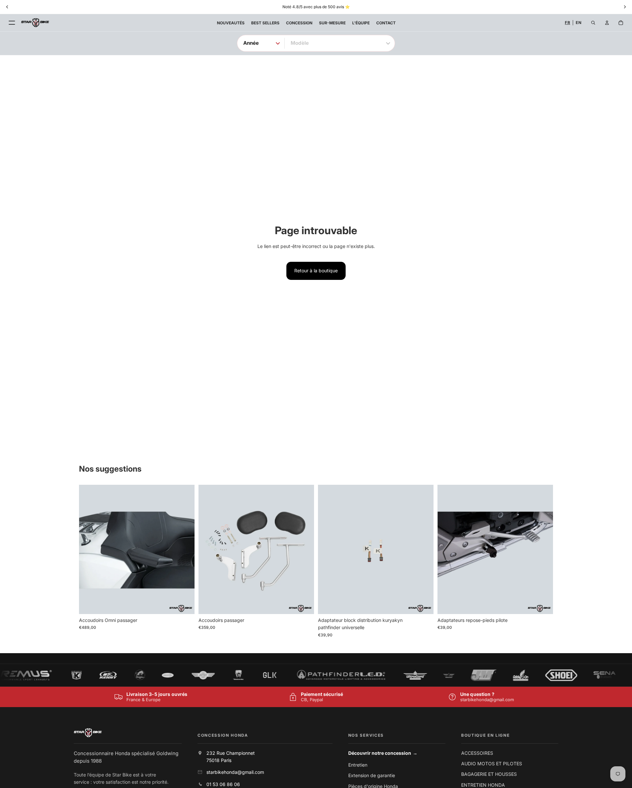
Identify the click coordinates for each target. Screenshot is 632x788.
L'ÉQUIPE (361, 22)
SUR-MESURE (332, 22)
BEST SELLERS (265, 22)
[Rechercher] (593, 22)
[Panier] (620, 22)
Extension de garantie (371, 775)
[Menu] (12, 22)
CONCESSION (299, 22)
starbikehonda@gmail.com (487, 699)
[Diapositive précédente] (89, 549)
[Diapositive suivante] (185, 549)
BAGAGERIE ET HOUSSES (489, 774)
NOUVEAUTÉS (231, 22)
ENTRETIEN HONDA (483, 785)
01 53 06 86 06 (223, 784)
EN (578, 22)
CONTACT (386, 22)
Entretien (357, 765)
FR (567, 22)
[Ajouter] (184, 604)
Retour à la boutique (316, 270)
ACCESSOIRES (477, 753)
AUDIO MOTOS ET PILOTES (491, 763)
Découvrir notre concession (383, 753)
